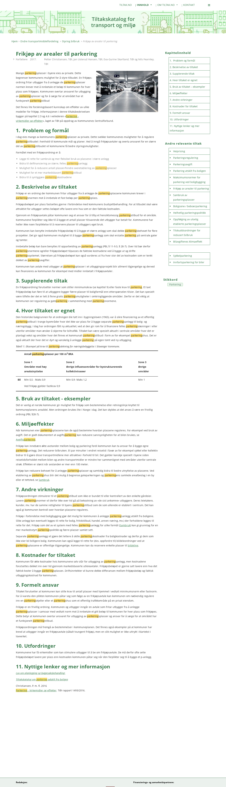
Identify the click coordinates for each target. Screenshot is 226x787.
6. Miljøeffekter (179, 93)
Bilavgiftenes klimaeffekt (187, 241)
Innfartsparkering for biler (188, 262)
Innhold (143, 5)
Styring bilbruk (70, 41)
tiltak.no (125, 5)
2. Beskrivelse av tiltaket (184, 67)
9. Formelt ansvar (180, 113)
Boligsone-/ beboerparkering (190, 206)
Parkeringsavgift (182, 164)
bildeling (133, 545)
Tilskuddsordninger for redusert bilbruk (186, 233)
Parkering (175, 284)
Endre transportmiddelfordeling (39, 41)
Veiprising (179, 151)
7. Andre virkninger (181, 99)
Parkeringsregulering (185, 157)
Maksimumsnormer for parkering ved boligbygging (189, 180)
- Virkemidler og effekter (36, 690)
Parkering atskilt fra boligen (189, 171)
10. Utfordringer (179, 119)
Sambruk (44, 480)
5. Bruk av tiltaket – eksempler (187, 86)
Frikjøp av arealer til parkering (191, 188)
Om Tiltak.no (166, 5)
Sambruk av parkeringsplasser (184, 197)
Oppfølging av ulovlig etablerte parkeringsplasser (189, 222)
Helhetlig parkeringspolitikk (189, 212)
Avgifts (25, 439)
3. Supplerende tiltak (182, 73)
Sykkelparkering (182, 255)
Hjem (14, 41)
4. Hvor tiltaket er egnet (183, 80)
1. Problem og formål (182, 60)
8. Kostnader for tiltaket (184, 106)
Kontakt (189, 5)
